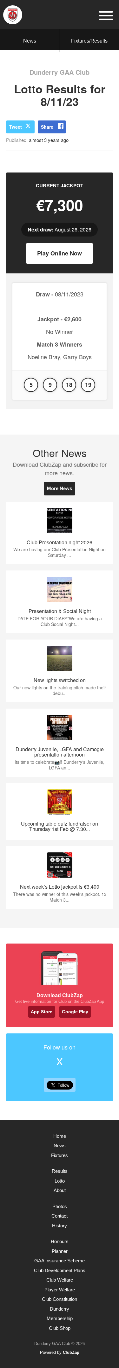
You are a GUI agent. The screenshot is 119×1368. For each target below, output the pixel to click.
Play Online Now (59, 253)
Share (47, 127)
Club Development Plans (59, 1270)
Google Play (75, 1011)
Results (60, 1171)
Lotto (60, 1181)
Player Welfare (59, 1289)
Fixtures (59, 1155)
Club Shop (59, 1328)
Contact (59, 1216)
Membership (60, 1318)
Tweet (15, 127)
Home (59, 1136)
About (60, 1190)
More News (59, 488)
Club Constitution (59, 1299)
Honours (60, 1241)
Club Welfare (59, 1280)
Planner (60, 1251)
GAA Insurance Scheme (59, 1260)
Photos (59, 1206)
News (29, 41)
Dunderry (59, 1309)
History (59, 1225)
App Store (41, 1011)
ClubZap (71, 1352)
